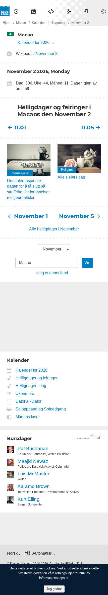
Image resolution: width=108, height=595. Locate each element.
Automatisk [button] (42, 553)
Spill (68, 11)
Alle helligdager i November (54, 229)
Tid (16, 11)
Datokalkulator (28, 401)
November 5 (76, 216)
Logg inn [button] (86, 11)
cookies (49, 568)
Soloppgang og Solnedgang (41, 409)
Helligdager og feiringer (37, 378)
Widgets (51, 11)
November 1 (31, 216)
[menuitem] (16, 11)
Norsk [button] (12, 553)
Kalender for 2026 (33, 42)
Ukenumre (25, 393)
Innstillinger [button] (103, 11)
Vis (87, 263)
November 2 (47, 53)
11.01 (20, 127)
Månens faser (28, 417)
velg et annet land (52, 273)
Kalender (33, 11)
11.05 (87, 127)
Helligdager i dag (31, 386)
